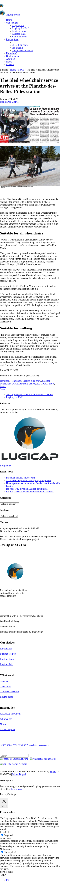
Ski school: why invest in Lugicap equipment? (28, 480)
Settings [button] (12, 794)
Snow (3, 386)
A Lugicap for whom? (11, 713)
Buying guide (6, 696)
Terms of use (6, 745)
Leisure (26, 381)
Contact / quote (7, 729)
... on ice (4, 681)
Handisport (16, 381)
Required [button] (4, 832)
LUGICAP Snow (45, 383)
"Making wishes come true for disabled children (29, 394)
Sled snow (36, 381)
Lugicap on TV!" (14, 397)
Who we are (6, 719)
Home (13, 69)
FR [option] (7, 880)
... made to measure (9, 691)
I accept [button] (4, 794)
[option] (33, 880)
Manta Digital (19, 774)
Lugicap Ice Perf (8, 653)
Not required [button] (6, 849)
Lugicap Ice (6, 648)
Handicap (4, 381)
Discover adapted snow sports (20, 477)
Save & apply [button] (6, 871)
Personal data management (38, 745)
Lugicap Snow (7, 659)
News (21, 69)
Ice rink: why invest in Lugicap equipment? (27, 488)
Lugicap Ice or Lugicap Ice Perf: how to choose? (30, 491)
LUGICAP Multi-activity (24, 383)
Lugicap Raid (6, 664)
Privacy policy (19, 745)
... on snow (5, 686)
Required (8, 835)
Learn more (16, 789)
